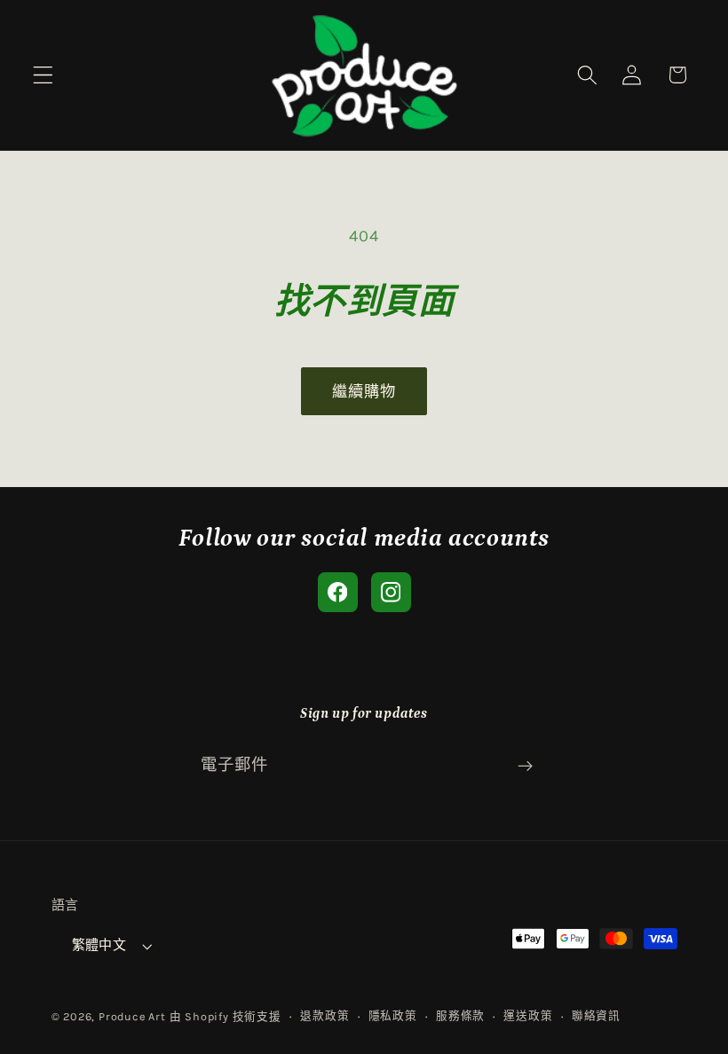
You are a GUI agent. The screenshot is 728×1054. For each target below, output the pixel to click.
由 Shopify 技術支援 (225, 1016)
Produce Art (132, 1016)
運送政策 (527, 1015)
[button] (43, 75)
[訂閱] (525, 766)
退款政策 (324, 1015)
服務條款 (460, 1015)
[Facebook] (338, 592)
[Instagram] (391, 592)
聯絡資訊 (596, 1015)
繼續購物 (364, 391)
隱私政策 (392, 1015)
